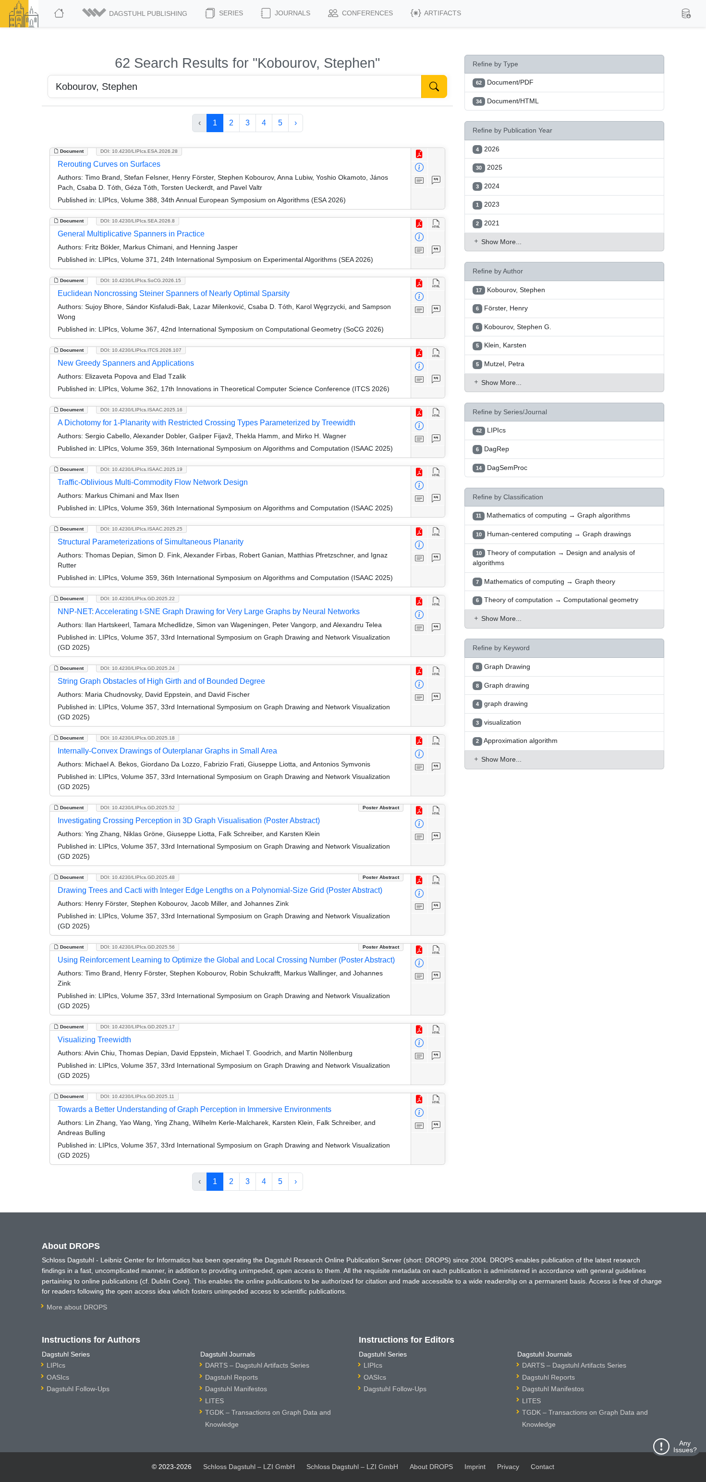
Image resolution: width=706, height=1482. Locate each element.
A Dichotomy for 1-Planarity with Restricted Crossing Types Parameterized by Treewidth (206, 423)
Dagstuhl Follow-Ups (78, 1389)
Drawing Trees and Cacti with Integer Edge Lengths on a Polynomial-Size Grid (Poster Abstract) (220, 890)
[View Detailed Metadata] (419, 167)
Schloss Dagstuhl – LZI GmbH (249, 1466)
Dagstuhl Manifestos (236, 1389)
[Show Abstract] (419, 180)
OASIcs (58, 1377)
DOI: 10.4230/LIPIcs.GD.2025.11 (137, 1096)
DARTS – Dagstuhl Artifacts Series (257, 1365)
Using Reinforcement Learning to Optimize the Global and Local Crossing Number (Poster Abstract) (226, 960)
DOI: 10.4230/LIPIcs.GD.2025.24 (137, 668)
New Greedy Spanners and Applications (126, 363)
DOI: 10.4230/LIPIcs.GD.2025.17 (137, 1026)
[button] (135, 13)
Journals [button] (291, 13)
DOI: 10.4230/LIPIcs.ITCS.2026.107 (141, 350)
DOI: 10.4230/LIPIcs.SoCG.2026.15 (140, 280)
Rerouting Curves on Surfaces (109, 164)
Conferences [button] (366, 13)
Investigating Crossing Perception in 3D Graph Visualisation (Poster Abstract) (189, 820)
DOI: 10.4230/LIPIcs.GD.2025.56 (137, 947)
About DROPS (431, 1466)
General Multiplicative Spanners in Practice (131, 234)
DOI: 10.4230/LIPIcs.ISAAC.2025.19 (141, 469)
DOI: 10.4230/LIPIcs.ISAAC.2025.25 (141, 528)
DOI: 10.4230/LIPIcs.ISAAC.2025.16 (141, 409)
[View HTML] (436, 224)
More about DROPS (77, 1307)
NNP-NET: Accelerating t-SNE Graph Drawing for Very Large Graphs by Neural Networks (209, 611)
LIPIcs (56, 1365)
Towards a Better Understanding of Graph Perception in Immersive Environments (194, 1109)
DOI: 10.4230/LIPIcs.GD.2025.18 (137, 738)
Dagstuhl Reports (231, 1377)
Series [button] (230, 13)
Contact (542, 1466)
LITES (214, 1401)
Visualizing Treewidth (94, 1040)
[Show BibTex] (436, 180)
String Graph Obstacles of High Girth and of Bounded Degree (161, 681)
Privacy (508, 1466)
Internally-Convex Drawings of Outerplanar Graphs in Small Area (167, 751)
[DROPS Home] (59, 13)
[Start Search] (434, 86)
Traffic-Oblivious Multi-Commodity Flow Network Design (153, 482)
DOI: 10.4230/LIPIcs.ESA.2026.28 (139, 151)
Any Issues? (685, 1446)
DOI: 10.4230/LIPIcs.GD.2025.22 (137, 598)
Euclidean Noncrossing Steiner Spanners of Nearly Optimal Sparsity (174, 293)
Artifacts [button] (442, 13)
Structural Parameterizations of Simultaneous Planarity (150, 542)
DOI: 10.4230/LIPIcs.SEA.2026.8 (137, 220)
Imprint (475, 1466)
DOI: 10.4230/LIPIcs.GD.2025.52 (137, 807)
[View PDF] (419, 154)
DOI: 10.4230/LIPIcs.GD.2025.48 (137, 877)
